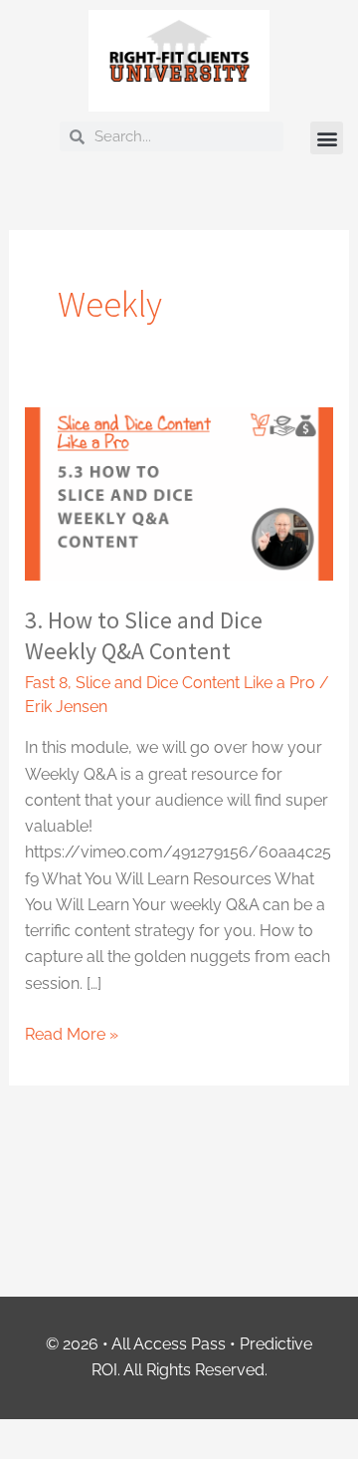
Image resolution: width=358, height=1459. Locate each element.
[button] (326, 138)
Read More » (71, 1033)
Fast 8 (46, 682)
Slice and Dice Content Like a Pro (195, 682)
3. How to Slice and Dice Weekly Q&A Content (144, 635)
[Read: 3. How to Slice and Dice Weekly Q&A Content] (178, 493)
